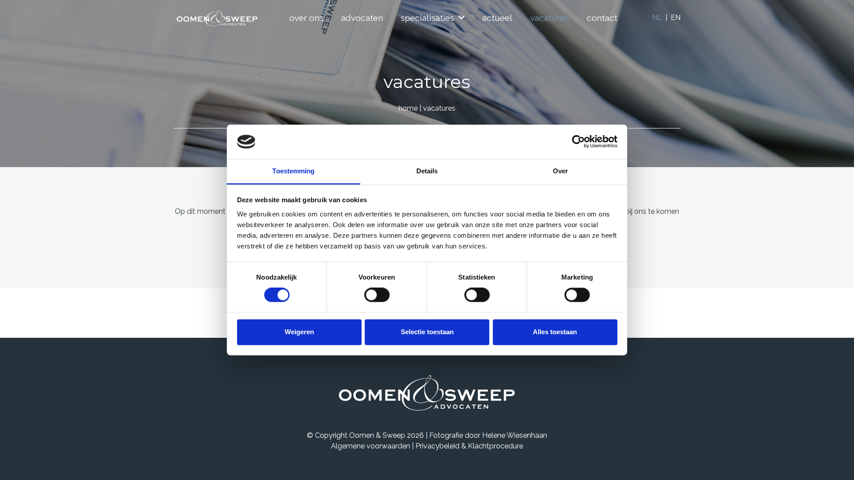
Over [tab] (560, 171)
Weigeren (299, 332)
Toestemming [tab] (293, 171)
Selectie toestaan (427, 332)
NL (657, 17)
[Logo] (217, 18)
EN (676, 17)
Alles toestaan (555, 332)
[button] (459, 18)
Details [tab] (427, 171)
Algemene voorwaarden (370, 446)
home (408, 108)
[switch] (377, 295)
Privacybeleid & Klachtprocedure (469, 446)
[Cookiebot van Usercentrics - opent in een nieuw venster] (578, 141)
